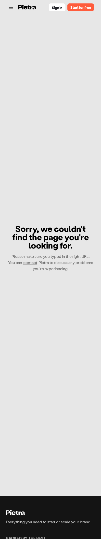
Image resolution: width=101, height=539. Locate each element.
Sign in (57, 8)
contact (30, 262)
